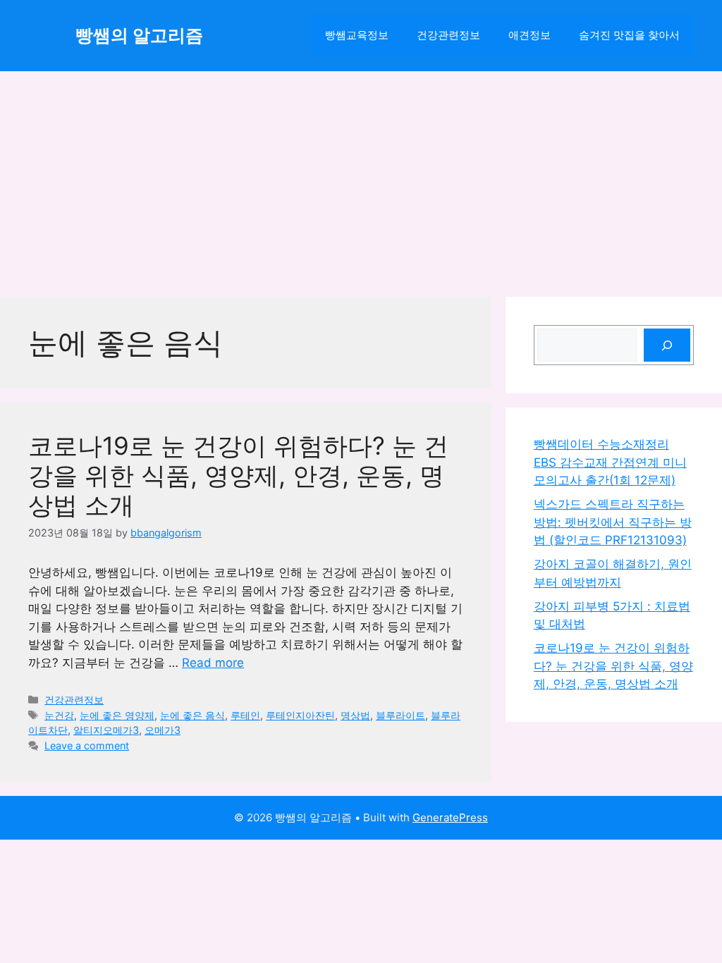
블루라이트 (400, 715)
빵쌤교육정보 (356, 35)
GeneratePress (450, 817)
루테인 (245, 715)
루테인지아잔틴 (300, 715)
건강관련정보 (448, 35)
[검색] (667, 345)
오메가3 (162, 730)
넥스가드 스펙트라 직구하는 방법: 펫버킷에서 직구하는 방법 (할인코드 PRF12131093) (613, 522)
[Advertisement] (361, 177)
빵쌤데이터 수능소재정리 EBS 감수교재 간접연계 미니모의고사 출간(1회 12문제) (610, 462)
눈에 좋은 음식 (192, 715)
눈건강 (59, 715)
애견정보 (529, 35)
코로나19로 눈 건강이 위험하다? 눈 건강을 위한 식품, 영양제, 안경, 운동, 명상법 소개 (238, 475)
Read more (213, 663)
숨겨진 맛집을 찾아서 (629, 35)
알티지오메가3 (106, 730)
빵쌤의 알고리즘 (139, 35)
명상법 (355, 715)
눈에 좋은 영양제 (117, 715)
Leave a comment (86, 746)
